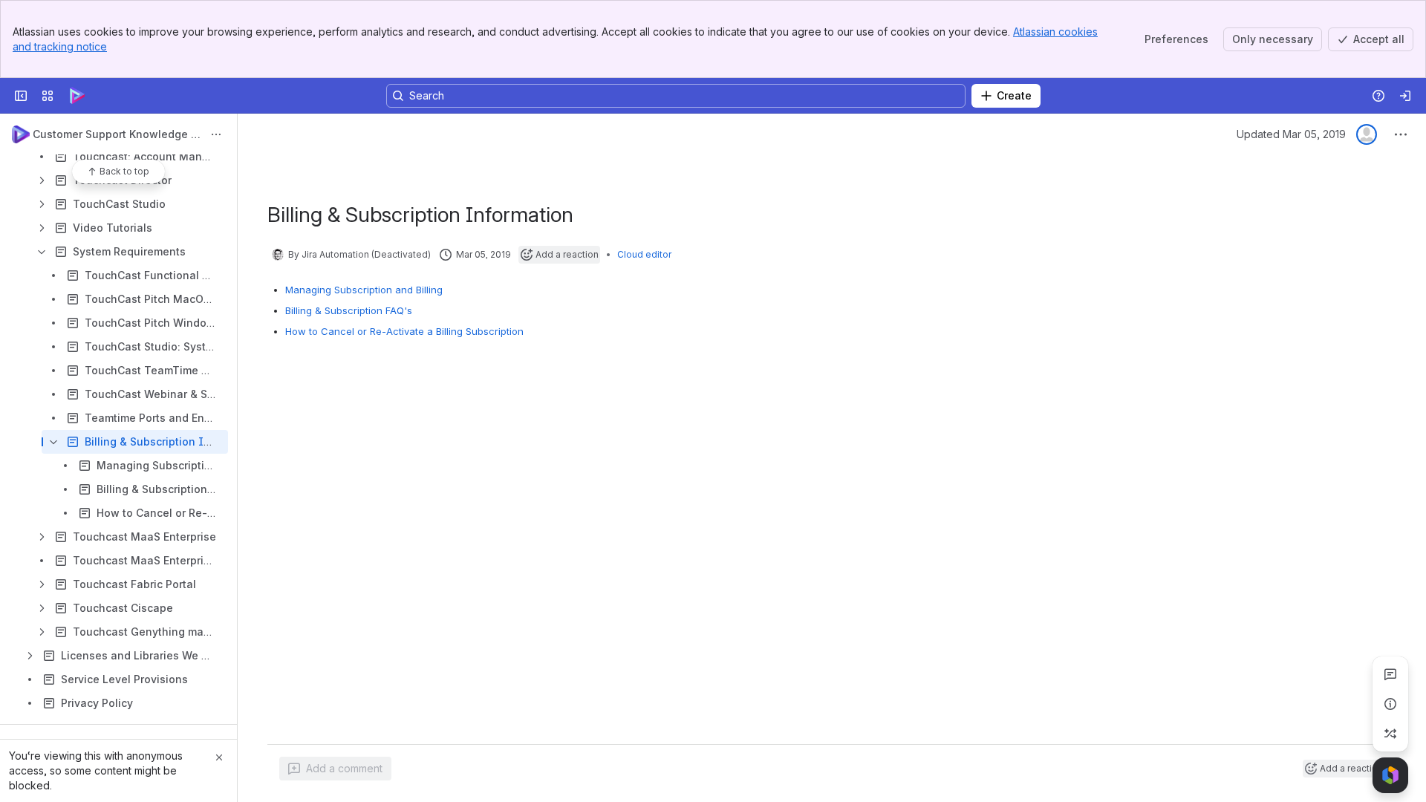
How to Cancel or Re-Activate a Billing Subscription (404, 331)
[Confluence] (77, 96)
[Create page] (1390, 734)
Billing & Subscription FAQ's (348, 310)
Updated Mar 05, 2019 (1291, 134)
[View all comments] (1390, 674)
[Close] (219, 757)
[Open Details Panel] (1390, 704)
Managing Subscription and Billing (364, 290)
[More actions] (216, 134)
